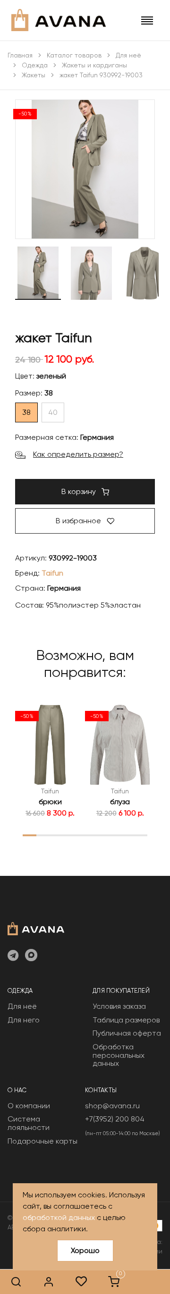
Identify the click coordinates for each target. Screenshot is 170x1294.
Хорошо (85, 1250)
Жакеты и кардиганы (94, 65)
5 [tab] (85, 834)
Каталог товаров (74, 55)
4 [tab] (71, 834)
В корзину (79, 491)
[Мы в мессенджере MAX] (31, 956)
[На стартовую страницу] (36, 927)
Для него (24, 1019)
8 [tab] (127, 834)
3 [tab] (57, 834)
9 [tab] (140, 834)
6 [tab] (99, 834)
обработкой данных (59, 1217)
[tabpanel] (50, 761)
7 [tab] (112, 834)
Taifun (52, 573)
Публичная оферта (127, 1033)
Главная (20, 55)
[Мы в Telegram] (13, 956)
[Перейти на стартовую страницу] (58, 20)
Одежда (35, 65)
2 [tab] (44, 834)
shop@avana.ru (112, 1105)
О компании (29, 1105)
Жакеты (33, 75)
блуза (120, 801)
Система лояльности (29, 1123)
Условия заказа (119, 1006)
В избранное (79, 520)
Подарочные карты (42, 1141)
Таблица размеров (126, 1019)
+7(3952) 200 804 (114, 1118)
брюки (50, 801)
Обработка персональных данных (118, 1055)
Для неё (128, 55)
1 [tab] (29, 834)
